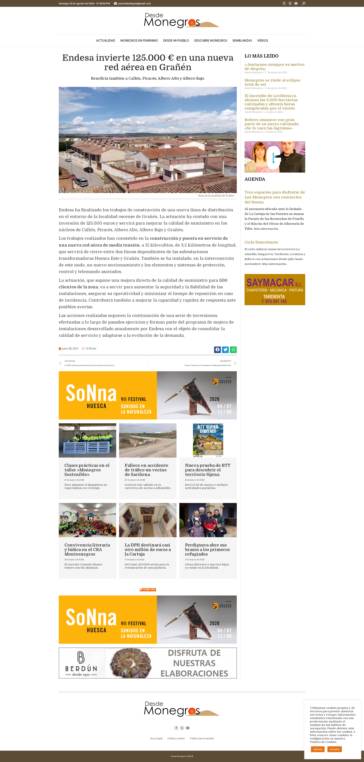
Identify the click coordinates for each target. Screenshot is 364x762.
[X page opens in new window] (290, 3)
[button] (217, 349)
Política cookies (176, 738)
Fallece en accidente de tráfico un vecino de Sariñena (146, 470)
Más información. (266, 228)
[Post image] (87, 440)
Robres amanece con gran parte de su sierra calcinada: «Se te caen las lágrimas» (272, 124)
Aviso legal (156, 738)
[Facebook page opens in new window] (284, 3)
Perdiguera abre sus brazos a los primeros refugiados (207, 550)
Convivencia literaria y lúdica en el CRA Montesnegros (87, 550)
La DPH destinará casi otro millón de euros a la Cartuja (148, 550)
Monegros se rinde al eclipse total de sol (272, 82)
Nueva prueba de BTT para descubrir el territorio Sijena (207, 470)
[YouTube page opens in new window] (295, 3)
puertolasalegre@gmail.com (134, 3)
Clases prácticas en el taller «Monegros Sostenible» (87, 470)
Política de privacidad (202, 738)
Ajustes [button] (317, 749)
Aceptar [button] (335, 749)
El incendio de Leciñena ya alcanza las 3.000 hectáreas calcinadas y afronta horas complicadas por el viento (271, 102)
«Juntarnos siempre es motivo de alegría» (274, 66)
